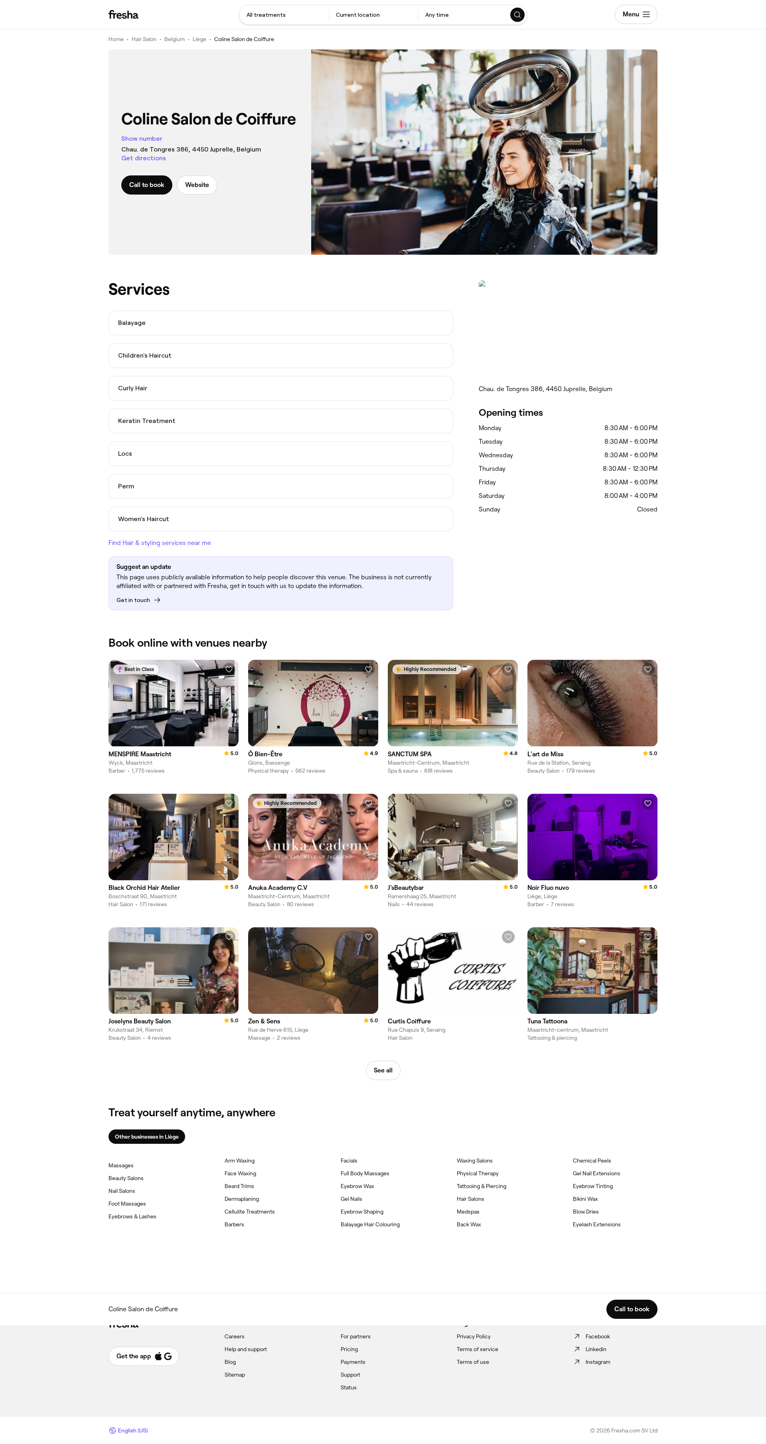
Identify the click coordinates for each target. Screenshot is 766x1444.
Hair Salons (470, 1199)
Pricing (349, 1349)
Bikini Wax (585, 1199)
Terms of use (473, 1362)
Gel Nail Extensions (596, 1173)
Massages (121, 1165)
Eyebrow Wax (357, 1186)
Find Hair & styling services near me (160, 542)
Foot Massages (127, 1203)
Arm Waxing (240, 1160)
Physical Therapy (478, 1173)
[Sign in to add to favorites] (229, 669)
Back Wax (469, 1224)
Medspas (468, 1211)
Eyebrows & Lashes (132, 1216)
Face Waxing (240, 1173)
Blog (230, 1362)
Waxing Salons (475, 1160)
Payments (353, 1362)
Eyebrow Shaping (362, 1211)
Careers (235, 1336)
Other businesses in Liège (147, 1136)
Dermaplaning (242, 1199)
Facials (349, 1160)
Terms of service (477, 1349)
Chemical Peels (592, 1160)
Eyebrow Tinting (593, 1186)
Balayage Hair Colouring (370, 1224)
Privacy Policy (474, 1336)
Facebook (598, 1336)
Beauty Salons (126, 1178)
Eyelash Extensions (597, 1224)
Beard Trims (239, 1186)
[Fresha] (123, 14)
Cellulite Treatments (250, 1211)
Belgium (174, 39)
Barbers (234, 1224)
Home (116, 39)
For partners (356, 1336)
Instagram (598, 1362)
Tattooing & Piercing (481, 1186)
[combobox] (284, 14)
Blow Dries (586, 1211)
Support (350, 1374)
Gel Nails (351, 1199)
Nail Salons (122, 1191)
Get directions (143, 158)
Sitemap (235, 1374)
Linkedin (596, 1349)
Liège (199, 39)
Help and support (246, 1349)
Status (349, 1387)
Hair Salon (144, 39)
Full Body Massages (365, 1173)
